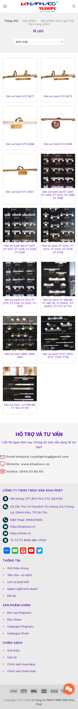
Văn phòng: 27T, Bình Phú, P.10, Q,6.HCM (36, 498)
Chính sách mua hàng (21, 664)
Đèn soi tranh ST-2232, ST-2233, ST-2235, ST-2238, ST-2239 (58, 249)
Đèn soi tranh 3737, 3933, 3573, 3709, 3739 (58, 356)
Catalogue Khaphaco (20, 626)
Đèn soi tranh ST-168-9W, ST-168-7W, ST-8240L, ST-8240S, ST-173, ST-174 (58, 303)
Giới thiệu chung (17, 568)
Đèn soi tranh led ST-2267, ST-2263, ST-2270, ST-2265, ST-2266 (58, 195)
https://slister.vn (20, 533)
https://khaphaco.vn (22, 526)
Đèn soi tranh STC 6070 (58, 96)
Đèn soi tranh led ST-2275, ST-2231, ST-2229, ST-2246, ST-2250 (20, 249)
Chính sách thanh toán (21, 671)
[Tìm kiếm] (73, 6)
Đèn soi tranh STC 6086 (20, 144)
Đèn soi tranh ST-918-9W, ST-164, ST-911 (20, 406)
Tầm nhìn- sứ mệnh (19, 575)
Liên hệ (12, 657)
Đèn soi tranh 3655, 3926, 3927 (20, 356)
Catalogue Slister (18, 633)
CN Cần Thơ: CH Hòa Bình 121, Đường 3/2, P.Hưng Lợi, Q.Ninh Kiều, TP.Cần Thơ (42, 509)
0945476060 (34, 520)
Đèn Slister (14, 619)
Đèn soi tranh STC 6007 (20, 191)
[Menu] (5, 6)
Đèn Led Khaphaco (19, 612)
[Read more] (7, 550)
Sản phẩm (29, 21)
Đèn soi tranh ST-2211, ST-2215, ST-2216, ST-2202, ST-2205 (20, 303)
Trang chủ (11, 21)
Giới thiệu (13, 650)
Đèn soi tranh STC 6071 (20, 96)
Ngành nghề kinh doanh (22, 589)
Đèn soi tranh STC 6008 (58, 144)
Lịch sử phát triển (18, 582)
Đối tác (11, 595)
